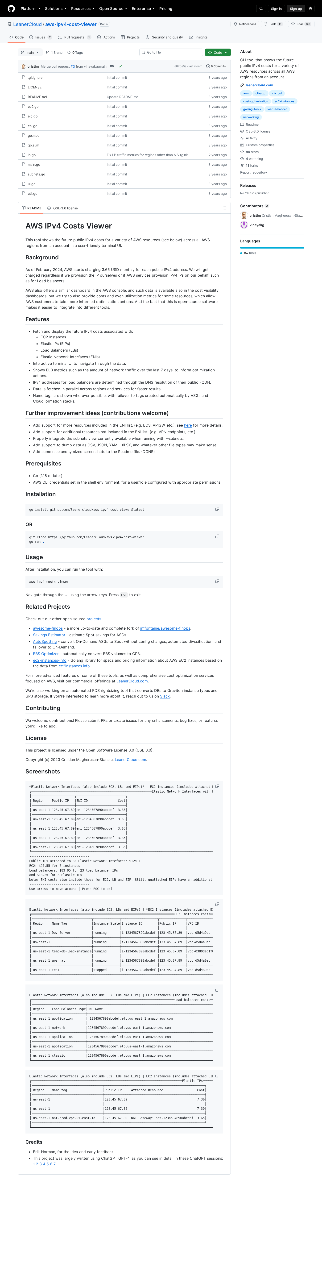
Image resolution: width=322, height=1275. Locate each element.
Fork (275, 24)
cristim (33, 66)
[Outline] (225, 208)
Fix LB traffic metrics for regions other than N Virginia (148, 155)
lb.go (32, 155)
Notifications (247, 24)
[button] (218, 509)
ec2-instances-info (49, 660)
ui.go (31, 184)
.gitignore (35, 77)
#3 (73, 66)
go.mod (34, 135)
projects (94, 618)
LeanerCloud (27, 24)
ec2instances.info (74, 666)
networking (251, 117)
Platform (29, 8)
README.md (37, 97)
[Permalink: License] (22, 738)
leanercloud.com (259, 85)
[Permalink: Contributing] (22, 708)
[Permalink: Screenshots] (22, 771)
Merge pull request (55, 66)
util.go (32, 193)
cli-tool (277, 93)
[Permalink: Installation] (22, 494)
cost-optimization (255, 101)
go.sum (33, 145)
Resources (81, 8)
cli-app (260, 93)
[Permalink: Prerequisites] (22, 463)
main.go (34, 164)
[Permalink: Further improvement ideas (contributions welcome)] (22, 413)
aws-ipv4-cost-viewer (71, 24)
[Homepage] (11, 8)
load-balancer (277, 109)
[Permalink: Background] (22, 257)
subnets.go (36, 174)
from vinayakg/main (91, 66)
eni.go (32, 126)
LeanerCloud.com (132, 681)
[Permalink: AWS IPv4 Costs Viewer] (22, 226)
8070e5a (180, 66)
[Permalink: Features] (22, 319)
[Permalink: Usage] (22, 557)
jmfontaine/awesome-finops (165, 628)
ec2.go (33, 106)
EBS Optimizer (46, 653)
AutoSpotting (45, 641)
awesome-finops (48, 628)
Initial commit (117, 77)
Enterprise (141, 8)
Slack (165, 696)
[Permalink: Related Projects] (22, 606)
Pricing (165, 8)
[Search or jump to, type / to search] (261, 8)
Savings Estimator (49, 634)
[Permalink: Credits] (22, 1142)
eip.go (32, 116)
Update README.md (122, 97)
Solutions (54, 8)
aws (246, 93)
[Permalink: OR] (22, 524)
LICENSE (34, 87)
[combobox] (173, 52)
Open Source (111, 8)
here (188, 425)
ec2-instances (284, 101)
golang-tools (252, 109)
